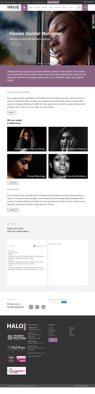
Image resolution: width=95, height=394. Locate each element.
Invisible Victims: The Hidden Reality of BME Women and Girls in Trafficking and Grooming (26, 257)
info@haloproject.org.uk (35, 329)
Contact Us (72, 335)
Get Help (71, 329)
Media (70, 333)
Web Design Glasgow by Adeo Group (81, 385)
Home (24, 7)
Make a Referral (53, 2)
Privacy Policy (14, 385)
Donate (78, 7)
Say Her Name (13, 252)
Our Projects (51, 331)
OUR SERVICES (13, 183)
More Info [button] (14, 44)
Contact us (85, 7)
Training (50, 333)
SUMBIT (64, 302)
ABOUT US (11, 112)
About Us (50, 328)
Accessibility (33, 385)
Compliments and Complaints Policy (23, 385)
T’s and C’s (9, 385)
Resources (72, 328)
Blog (70, 331)
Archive (44, 246)
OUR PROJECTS (13, 210)
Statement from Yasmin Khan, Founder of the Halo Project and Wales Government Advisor (25, 263)
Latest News (11, 246)
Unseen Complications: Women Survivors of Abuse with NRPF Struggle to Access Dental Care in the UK (26, 268)
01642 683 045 (13, 2)
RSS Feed (38, 246)
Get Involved (51, 335)
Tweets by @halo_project (54, 244)
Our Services (51, 329)
